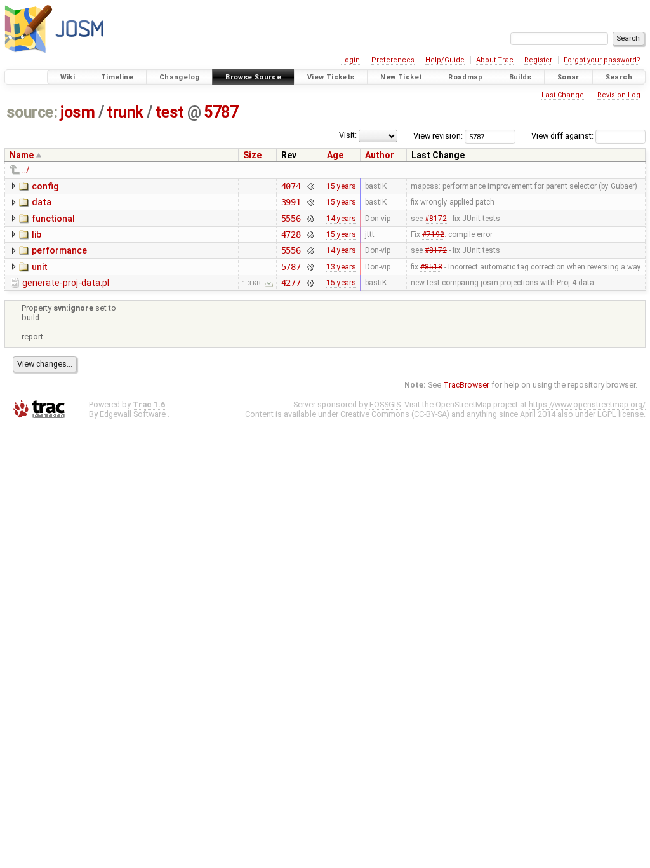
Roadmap (465, 77)
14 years (341, 218)
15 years (341, 186)
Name (22, 155)
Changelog (179, 77)
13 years (341, 266)
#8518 (431, 266)
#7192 (433, 234)
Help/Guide (445, 60)
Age (335, 155)
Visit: (348, 135)
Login (350, 60)
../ (26, 170)
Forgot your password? (602, 60)
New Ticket (401, 77)
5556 (291, 219)
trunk (125, 112)
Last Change (562, 95)
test (170, 112)
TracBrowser (466, 385)
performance (59, 250)
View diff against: (563, 135)
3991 (291, 202)
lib (36, 234)
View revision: (438, 135)
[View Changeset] (310, 186)
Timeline (117, 77)
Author (379, 155)
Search (619, 77)
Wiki (68, 77)
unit (40, 267)
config (45, 186)
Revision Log (618, 95)
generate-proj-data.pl (65, 283)
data (41, 202)
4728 (291, 234)
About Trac (495, 60)
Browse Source (253, 77)
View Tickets (331, 77)
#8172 (436, 218)
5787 (221, 112)
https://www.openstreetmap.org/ (587, 404)
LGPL (606, 414)
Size (252, 155)
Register (538, 60)
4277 (291, 283)
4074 (291, 186)
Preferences (393, 60)
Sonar (568, 77)
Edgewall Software (133, 414)
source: (32, 112)
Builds (520, 77)
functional (53, 219)
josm (77, 112)
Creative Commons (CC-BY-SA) (394, 414)
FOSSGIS (385, 404)
